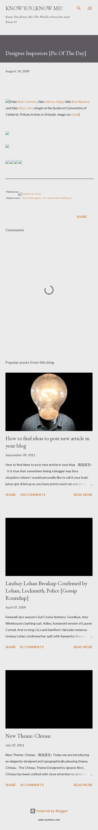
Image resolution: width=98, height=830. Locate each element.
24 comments (32, 785)
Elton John (25, 108)
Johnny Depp (54, 102)
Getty (75, 114)
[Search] (79, 8)
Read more (83, 495)
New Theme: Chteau (28, 735)
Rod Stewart (80, 102)
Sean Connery (27, 102)
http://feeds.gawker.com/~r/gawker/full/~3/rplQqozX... (47, 198)
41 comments (32, 647)
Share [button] (82, 216)
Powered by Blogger (52, 811)
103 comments (32, 495)
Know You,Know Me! (34, 8)
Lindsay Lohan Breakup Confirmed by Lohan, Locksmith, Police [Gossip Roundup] (46, 590)
